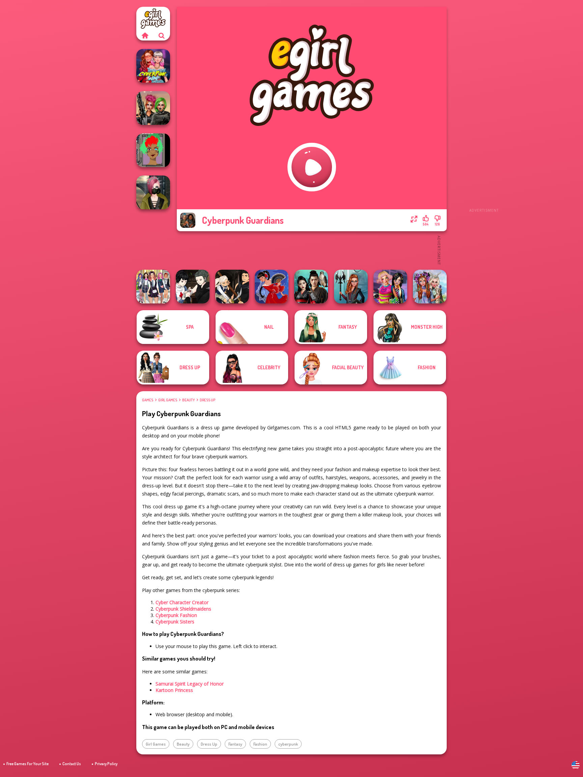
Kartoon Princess (174, 690)
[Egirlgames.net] (144, 35)
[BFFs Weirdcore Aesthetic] (390, 286)
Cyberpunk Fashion (176, 615)
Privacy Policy (106, 763)
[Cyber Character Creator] (153, 150)
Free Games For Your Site (27, 763)
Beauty (188, 400)
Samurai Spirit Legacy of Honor (190, 683)
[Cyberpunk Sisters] (153, 66)
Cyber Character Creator (182, 602)
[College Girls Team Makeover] (153, 286)
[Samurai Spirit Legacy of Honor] (311, 286)
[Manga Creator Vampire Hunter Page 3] (232, 286)
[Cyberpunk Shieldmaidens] (153, 108)
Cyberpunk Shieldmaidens (183, 609)
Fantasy (235, 744)
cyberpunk (288, 744)
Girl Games (167, 400)
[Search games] (161, 35)
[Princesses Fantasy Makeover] (430, 286)
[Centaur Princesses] (351, 286)
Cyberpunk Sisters (175, 621)
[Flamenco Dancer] (271, 286)
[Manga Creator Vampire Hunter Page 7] (193, 286)
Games (147, 400)
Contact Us (71, 763)
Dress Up (207, 400)
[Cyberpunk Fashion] (153, 192)
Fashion (260, 744)
